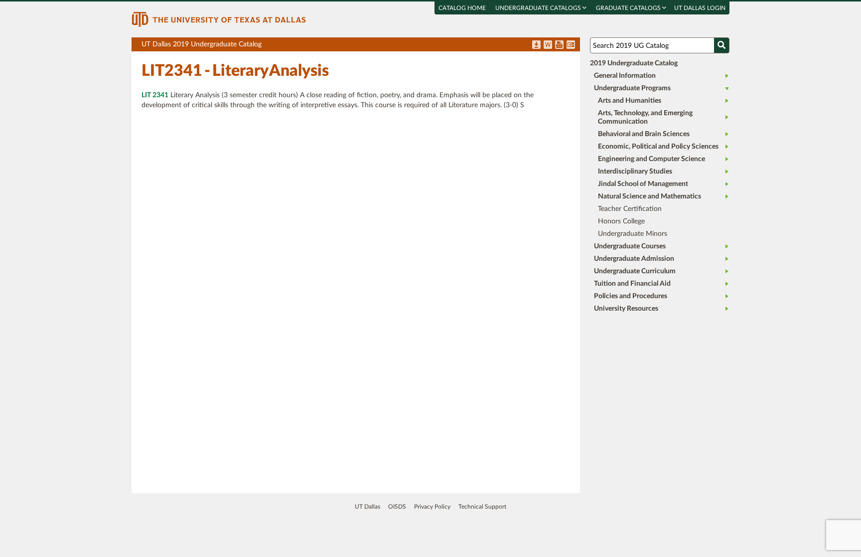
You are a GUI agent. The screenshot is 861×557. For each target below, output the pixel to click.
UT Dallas (367, 507)
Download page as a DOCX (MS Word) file (548, 45)
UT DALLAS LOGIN (699, 8)
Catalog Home (462, 8)
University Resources (626, 308)
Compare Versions (571, 45)
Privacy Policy (432, 507)
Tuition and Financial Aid (632, 283)
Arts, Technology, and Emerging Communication (645, 117)
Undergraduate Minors (632, 233)
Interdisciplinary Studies (635, 171)
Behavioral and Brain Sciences (644, 134)
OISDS (397, 507)
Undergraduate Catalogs (538, 8)
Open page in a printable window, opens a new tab (559, 45)
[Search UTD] (721, 45)
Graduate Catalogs (629, 8)
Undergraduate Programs (632, 88)
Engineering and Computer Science (651, 159)
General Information (625, 75)
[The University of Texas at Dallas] (219, 18)
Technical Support (482, 507)
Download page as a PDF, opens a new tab (536, 45)
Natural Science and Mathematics (649, 196)
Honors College (621, 221)
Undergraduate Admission (634, 258)
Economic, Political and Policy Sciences (658, 146)
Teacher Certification (630, 208)
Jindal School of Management (643, 184)
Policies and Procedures (630, 296)
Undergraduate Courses (630, 246)
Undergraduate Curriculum (635, 271)
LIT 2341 (155, 95)
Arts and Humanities (629, 100)
